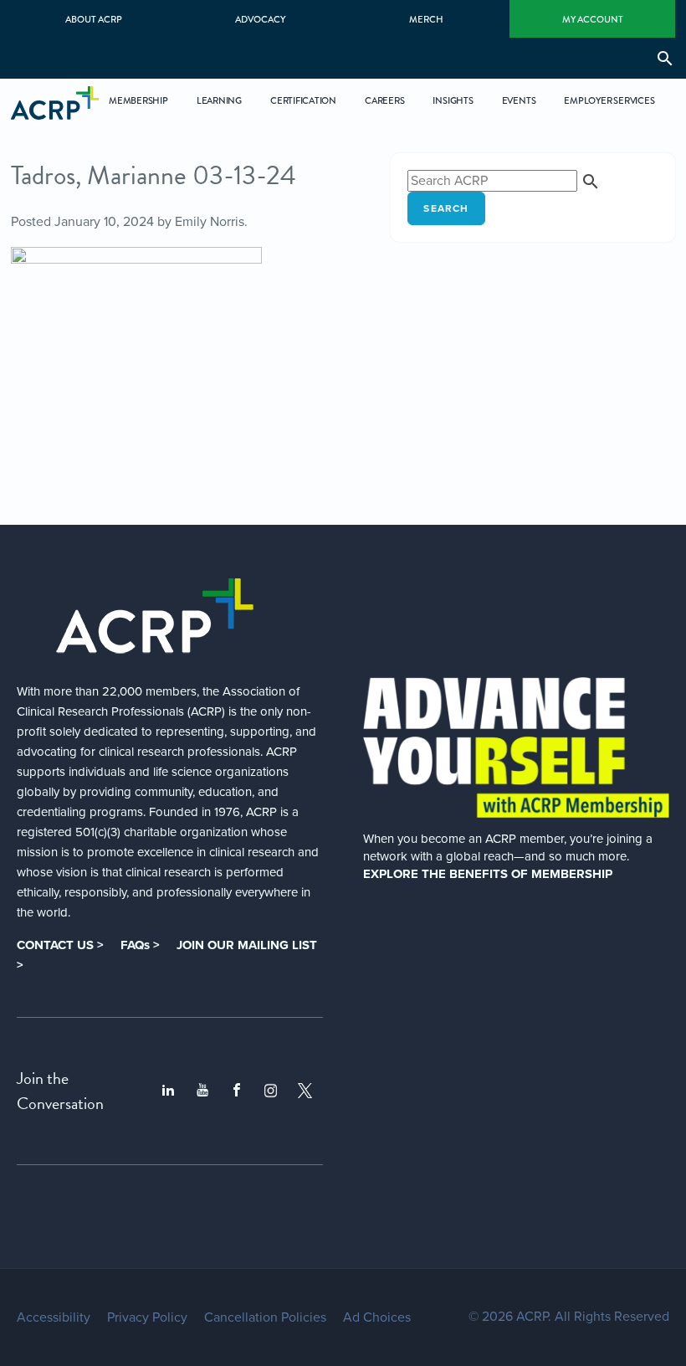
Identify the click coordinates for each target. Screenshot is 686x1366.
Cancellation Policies (265, 1317)
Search (445, 208)
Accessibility (53, 1317)
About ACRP (93, 19)
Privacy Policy (147, 1317)
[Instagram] (270, 1090)
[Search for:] (504, 180)
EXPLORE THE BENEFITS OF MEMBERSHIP (487, 873)
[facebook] (236, 1090)
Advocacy (260, 19)
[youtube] (202, 1090)
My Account (592, 19)
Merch (426, 19)
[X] (305, 1090)
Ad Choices (377, 1317)
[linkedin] (168, 1090)
